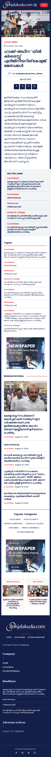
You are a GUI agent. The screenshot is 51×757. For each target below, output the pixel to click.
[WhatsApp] (34, 86)
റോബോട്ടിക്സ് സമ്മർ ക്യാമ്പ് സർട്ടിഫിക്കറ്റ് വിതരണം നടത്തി (38, 602)
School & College (16, 212)
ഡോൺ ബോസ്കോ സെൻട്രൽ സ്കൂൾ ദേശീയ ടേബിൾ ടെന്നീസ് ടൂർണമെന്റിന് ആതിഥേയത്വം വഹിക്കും (27, 229)
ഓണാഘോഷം (14, 197)
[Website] (28, 753)
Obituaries (12, 203)
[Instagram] (22, 753)
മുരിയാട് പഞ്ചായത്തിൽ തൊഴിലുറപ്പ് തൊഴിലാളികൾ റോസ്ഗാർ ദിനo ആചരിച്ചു (13, 604)
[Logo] (18, 5)
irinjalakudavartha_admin (29, 74)
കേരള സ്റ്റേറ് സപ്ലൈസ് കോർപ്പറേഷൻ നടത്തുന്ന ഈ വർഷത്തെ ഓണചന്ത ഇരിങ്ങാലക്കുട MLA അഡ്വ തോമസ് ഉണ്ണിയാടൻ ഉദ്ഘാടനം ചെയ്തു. (25, 185)
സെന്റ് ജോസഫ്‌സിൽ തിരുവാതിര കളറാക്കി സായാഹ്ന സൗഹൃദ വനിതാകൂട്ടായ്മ (27, 216)
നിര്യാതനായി (14, 206)
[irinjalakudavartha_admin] (10, 73)
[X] (22, 86)
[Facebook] (16, 86)
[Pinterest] (28, 86)
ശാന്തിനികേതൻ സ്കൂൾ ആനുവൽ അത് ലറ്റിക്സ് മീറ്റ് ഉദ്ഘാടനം (24, 329)
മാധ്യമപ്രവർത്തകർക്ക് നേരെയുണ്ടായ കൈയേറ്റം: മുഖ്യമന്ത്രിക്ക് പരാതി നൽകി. (25, 496)
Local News (11, 42)
